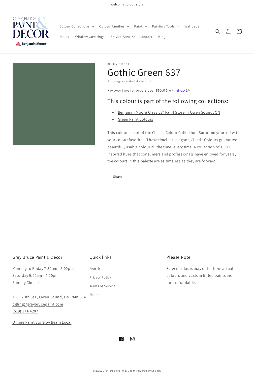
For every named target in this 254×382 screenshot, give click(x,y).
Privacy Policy (100, 277)
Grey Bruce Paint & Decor (119, 370)
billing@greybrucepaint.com (37, 304)
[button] (76, 26)
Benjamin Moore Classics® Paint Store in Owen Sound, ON (169, 112)
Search (95, 268)
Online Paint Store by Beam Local (41, 322)
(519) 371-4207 (25, 311)
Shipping (113, 81)
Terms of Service (103, 286)
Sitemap (96, 294)
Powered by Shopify (148, 370)
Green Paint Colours (135, 119)
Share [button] (117, 176)
